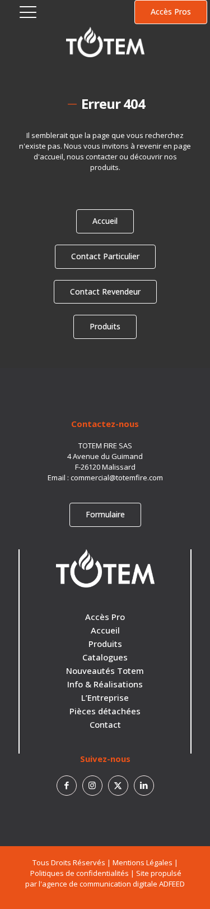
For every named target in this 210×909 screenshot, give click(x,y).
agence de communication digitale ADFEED (113, 884)
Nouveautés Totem (105, 670)
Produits (105, 643)
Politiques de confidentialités (79, 873)
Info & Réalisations (105, 684)
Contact (105, 724)
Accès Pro (105, 616)
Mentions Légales (142, 862)
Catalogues (105, 657)
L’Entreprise (105, 697)
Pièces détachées (105, 711)
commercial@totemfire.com (117, 477)
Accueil (105, 630)
